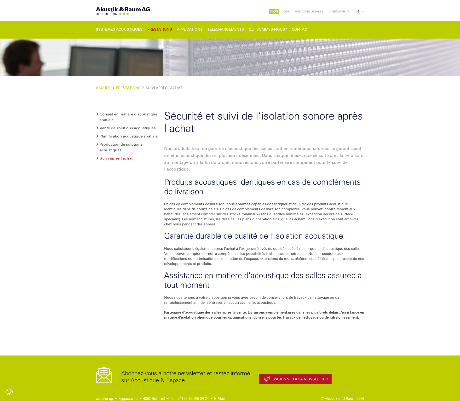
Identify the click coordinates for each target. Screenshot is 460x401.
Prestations (128, 88)
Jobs (286, 11)
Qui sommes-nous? (268, 29)
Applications (190, 29)
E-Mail (219, 399)
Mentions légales (309, 11)
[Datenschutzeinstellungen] (9, 391)
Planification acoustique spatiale (129, 136)
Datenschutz (339, 11)
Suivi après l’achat (116, 158)
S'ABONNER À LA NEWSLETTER (300, 379)
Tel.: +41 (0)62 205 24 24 (189, 399)
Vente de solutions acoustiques (128, 128)
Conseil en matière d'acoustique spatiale (128, 117)
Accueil (103, 88)
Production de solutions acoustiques (121, 147)
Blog (273, 11)
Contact (300, 29)
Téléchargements (225, 29)
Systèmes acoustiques (119, 29)
